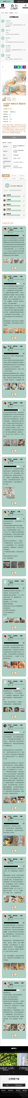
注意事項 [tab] (14, 178)
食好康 (6, 13)
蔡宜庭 (9, 725)
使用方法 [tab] (6, 178)
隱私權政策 (10, 1090)
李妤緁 (9, 816)
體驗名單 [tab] (22, 178)
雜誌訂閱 (18, 1090)
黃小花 (9, 228)
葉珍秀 (9, 681)
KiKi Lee (10, 983)
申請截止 (14, 137)
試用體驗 (11, 13)
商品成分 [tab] (22, 175)
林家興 (9, 915)
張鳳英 (9, 859)
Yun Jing (10, 581)
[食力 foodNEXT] (14, 7)
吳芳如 (9, 635)
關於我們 (3, 1090)
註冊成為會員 (18, 1085)
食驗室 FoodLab (7, 1)
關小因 (9, 346)
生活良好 (9, 142)
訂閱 (7, 1085)
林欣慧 (9, 403)
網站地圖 (25, 1090)
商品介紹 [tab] (14, 175)
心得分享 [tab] (5, 175)
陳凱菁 (9, 459)
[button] (24, 83)
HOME (2, 13)
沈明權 (9, 276)
